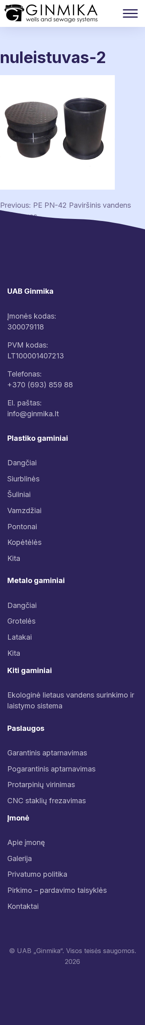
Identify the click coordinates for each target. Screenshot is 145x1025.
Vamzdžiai (24, 510)
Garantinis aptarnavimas (47, 753)
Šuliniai (19, 494)
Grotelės (21, 621)
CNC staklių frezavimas (46, 800)
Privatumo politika (37, 874)
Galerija (19, 858)
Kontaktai (23, 906)
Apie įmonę (26, 842)
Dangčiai (22, 462)
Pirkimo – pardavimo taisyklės (57, 890)
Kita (13, 558)
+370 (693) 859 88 (40, 385)
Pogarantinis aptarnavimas (51, 769)
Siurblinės (23, 479)
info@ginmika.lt (33, 413)
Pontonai (22, 526)
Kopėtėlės (24, 542)
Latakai (19, 637)
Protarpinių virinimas (41, 784)
